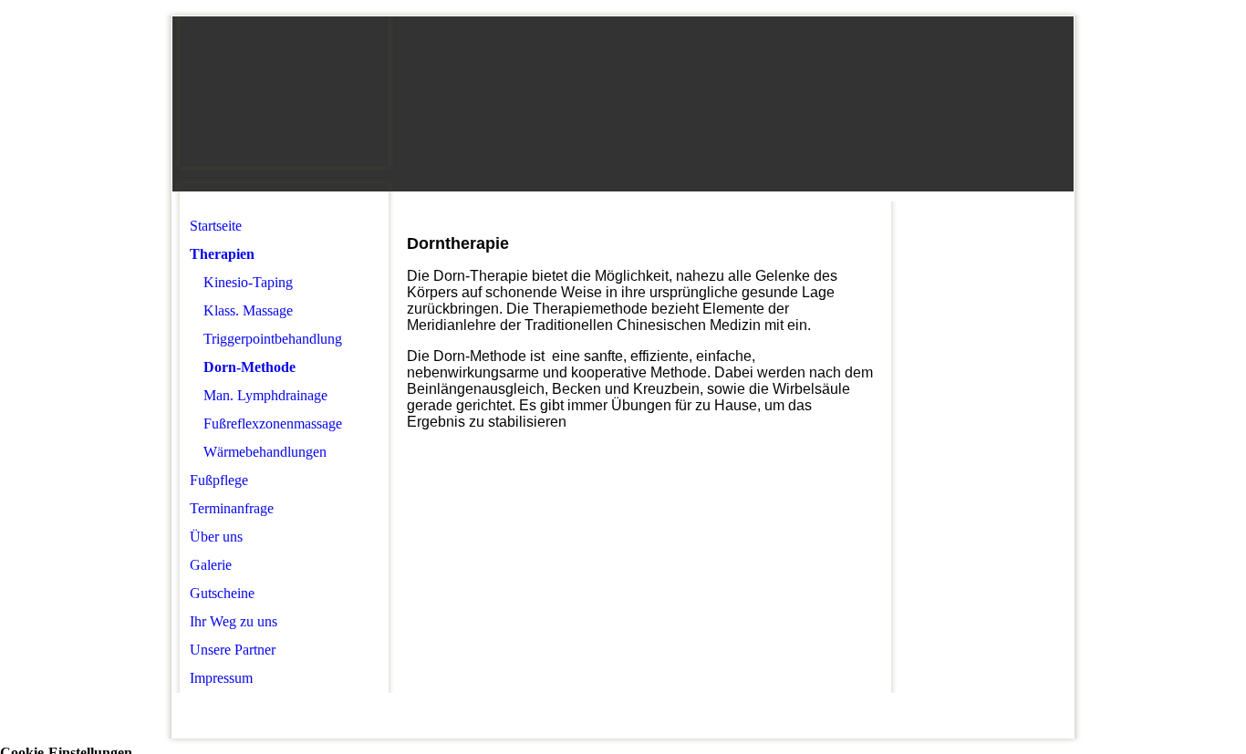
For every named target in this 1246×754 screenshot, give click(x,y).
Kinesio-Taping (248, 282)
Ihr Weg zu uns (233, 621)
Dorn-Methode (249, 367)
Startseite (216, 225)
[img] (284, 91)
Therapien (222, 254)
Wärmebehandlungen (265, 452)
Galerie (211, 565)
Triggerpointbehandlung (272, 338)
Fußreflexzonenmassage (272, 423)
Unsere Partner (232, 649)
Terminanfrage (232, 508)
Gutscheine (222, 593)
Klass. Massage (248, 310)
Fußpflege (219, 480)
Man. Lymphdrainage (265, 395)
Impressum (221, 678)
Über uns (216, 536)
